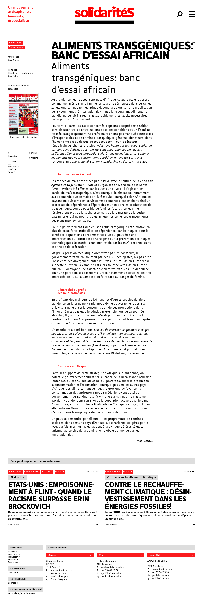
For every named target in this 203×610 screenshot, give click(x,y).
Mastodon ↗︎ (14, 555)
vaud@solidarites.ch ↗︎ (112, 567)
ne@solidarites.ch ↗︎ (162, 569)
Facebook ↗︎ (14, 562)
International (15, 43)
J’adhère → (13, 583)
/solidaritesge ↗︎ (59, 580)
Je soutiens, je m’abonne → (21, 594)
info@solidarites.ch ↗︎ (61, 570)
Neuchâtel (155, 555)
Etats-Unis (47, 472)
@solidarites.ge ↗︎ (59, 577)
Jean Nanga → (15, 60)
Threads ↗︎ (13, 560)
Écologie (59, 472)
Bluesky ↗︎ (12, 552)
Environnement (16, 47)
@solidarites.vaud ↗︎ (111, 574)
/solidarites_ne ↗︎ (160, 578)
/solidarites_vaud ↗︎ (111, 577)
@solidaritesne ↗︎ (160, 576)
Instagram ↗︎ (14, 557)
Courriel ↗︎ (13, 573)
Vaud (101, 555)
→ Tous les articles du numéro (22, 137)
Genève (52, 555)
